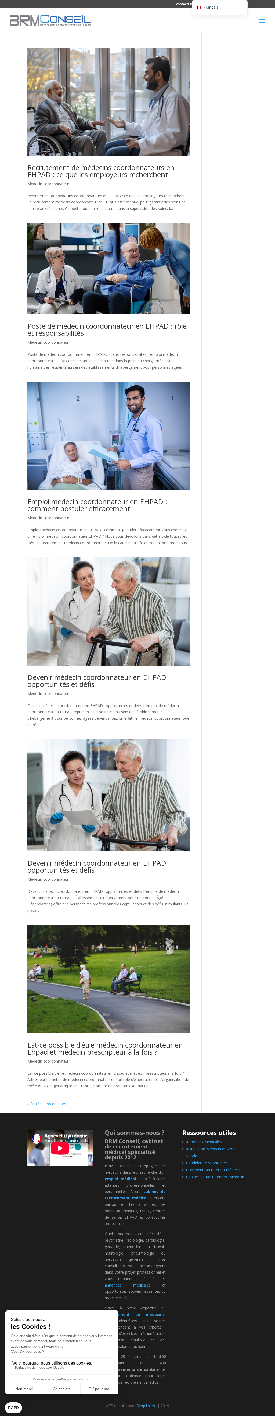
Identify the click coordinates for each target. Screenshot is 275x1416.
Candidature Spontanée (206, 1162)
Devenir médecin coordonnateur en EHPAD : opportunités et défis (98, 680)
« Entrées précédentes (46, 1103)
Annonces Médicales (204, 1141)
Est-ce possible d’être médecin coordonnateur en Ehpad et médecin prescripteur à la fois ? (105, 1048)
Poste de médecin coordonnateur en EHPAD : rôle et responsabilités (107, 329)
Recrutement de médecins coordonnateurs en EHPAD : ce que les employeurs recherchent (100, 171)
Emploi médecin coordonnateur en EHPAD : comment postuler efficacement (97, 505)
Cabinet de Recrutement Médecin (215, 1176)
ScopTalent (146, 1405)
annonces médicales (128, 1285)
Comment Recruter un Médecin (213, 1169)
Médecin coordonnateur (48, 183)
